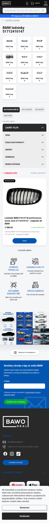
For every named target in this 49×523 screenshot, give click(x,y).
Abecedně (8, 116)
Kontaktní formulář (15, 462)
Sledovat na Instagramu (26, 352)
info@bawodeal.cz (15, 442)
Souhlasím (25, 516)
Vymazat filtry (11, 173)
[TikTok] (18, 453)
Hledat (43, 10)
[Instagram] (11, 453)
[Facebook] (5, 453)
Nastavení (24, 507)
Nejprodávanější (11, 110)
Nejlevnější (27, 110)
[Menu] (45, 3)
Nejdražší (39, 110)
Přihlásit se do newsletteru (16, 402)
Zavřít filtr (11, 127)
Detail (24, 241)
